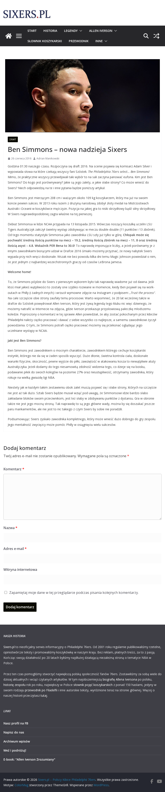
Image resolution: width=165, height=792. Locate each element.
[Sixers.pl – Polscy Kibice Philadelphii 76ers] (8, 36)
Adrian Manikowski (48, 158)
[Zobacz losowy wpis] (156, 36)
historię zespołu (14, 685)
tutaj (44, 695)
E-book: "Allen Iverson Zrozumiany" (29, 759)
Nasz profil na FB (15, 723)
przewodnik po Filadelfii (41, 690)
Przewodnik (79, 41)
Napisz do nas (13, 732)
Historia (50, 31)
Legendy (71, 31)
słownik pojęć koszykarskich (93, 685)
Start (32, 31)
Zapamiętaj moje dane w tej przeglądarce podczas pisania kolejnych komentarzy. (74, 592)
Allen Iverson (100, 31)
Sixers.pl (9, 647)
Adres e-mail (15, 548)
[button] (80, 31)
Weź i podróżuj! (14, 750)
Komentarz (13, 469)
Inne (99, 41)
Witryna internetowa (20, 569)
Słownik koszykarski (45, 41)
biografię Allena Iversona (120, 679)
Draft (12, 139)
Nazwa (10, 527)
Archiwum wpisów (16, 741)
